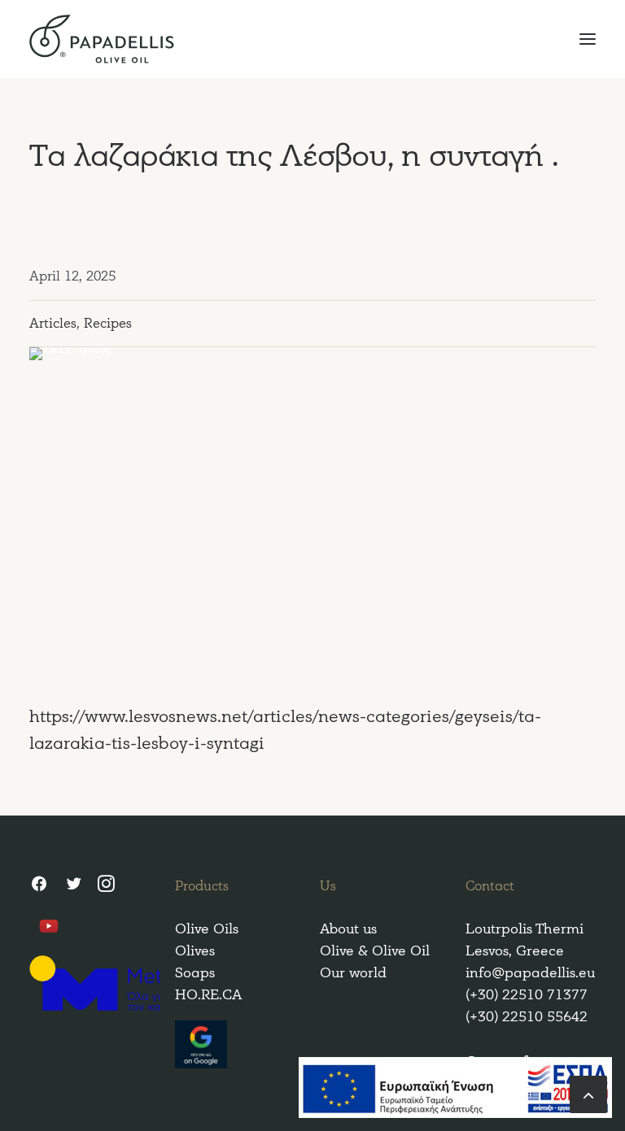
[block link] (588, 1092)
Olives (195, 950)
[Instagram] (106, 886)
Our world (353, 972)
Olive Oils (206, 928)
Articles (52, 323)
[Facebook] (39, 886)
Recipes (108, 323)
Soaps (195, 972)
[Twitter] (73, 886)
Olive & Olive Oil (375, 950)
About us (348, 928)
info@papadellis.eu (530, 972)
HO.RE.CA (208, 994)
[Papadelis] (312, 39)
